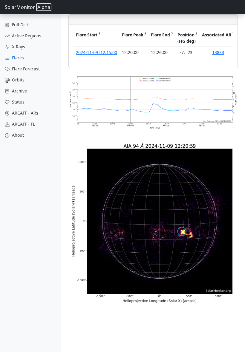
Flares (17, 58)
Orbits (17, 80)
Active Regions (26, 35)
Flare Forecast (25, 69)
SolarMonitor (27, 7)
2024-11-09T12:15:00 (96, 52)
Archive (19, 91)
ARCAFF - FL (23, 124)
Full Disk (20, 24)
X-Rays (18, 47)
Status (17, 102)
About (17, 135)
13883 (218, 52)
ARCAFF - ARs (24, 113)
